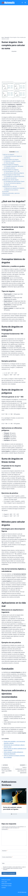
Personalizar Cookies (6, 885)
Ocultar (16, 151)
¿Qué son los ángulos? (8, 154)
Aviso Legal (4, 881)
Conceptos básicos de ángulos (10, 159)
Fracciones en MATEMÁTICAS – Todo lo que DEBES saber (7, 769)
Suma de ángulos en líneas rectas (11, 174)
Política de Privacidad (6, 883)
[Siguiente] (24, 800)
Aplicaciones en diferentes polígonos (14, 173)
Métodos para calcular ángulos (10, 179)
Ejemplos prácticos (9, 168)
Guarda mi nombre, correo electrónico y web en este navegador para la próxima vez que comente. (14, 868)
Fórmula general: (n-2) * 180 (11, 171)
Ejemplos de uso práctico (11, 189)
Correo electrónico (7, 857)
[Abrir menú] (22, 3)
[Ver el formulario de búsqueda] (25, 2)
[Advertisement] (14, 20)
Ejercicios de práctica (10, 178)
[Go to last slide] (4, 800)
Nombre (4, 850)
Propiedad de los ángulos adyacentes (14, 176)
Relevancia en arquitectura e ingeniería (14, 188)
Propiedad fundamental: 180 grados (13, 166)
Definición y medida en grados (12, 161)
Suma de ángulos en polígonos (10, 169)
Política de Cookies (6, 879)
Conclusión (5, 191)
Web (3, 863)
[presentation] (14, 796)
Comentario (5, 829)
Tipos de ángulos (9, 163)
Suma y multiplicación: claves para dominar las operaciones (20, 769)
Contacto (4, 887)
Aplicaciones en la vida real (9, 186)
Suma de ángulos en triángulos (10, 164)
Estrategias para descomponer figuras (14, 181)
